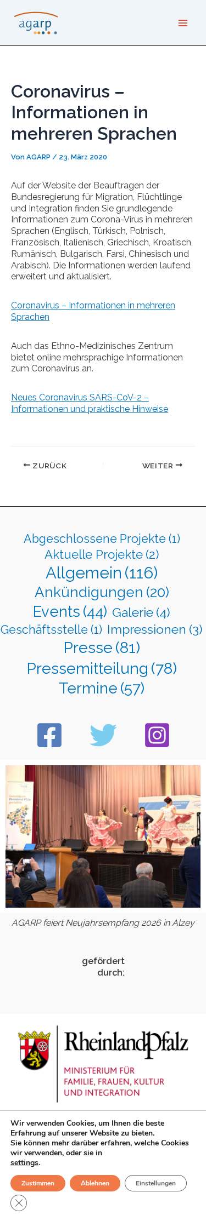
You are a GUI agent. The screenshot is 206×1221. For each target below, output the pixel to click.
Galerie (141, 612)
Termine (101, 688)
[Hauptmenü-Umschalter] (183, 23)
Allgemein (102, 572)
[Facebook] (49, 735)
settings (24, 1163)
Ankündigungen (102, 592)
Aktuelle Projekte (101, 554)
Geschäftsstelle (51, 630)
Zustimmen (37, 1183)
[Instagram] (157, 735)
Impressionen (155, 629)
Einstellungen (156, 1183)
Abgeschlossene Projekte (102, 539)
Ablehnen (95, 1183)
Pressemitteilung (101, 668)
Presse (101, 647)
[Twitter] (103, 735)
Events (70, 611)
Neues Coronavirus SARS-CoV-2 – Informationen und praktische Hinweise (89, 403)
